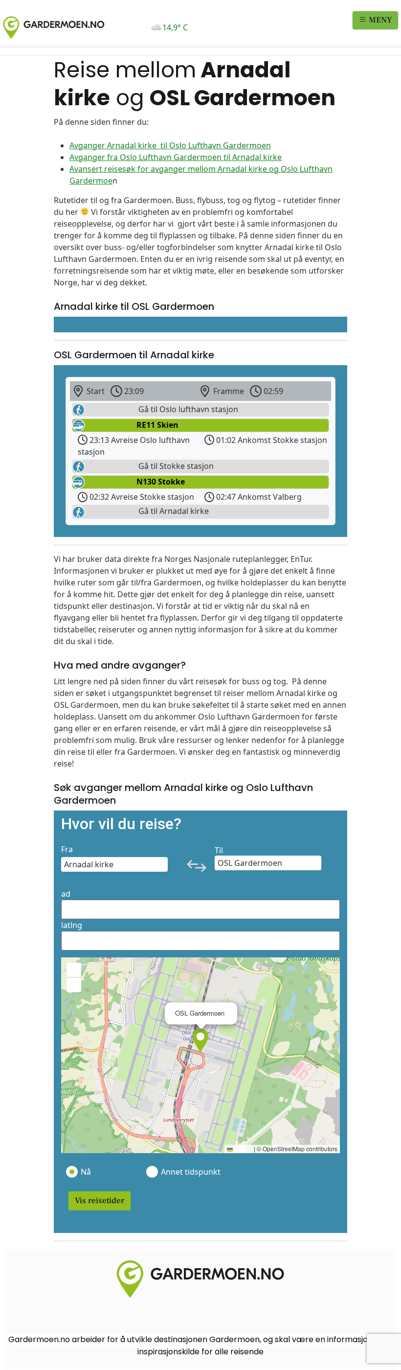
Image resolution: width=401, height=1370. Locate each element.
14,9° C (175, 27)
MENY (379, 20)
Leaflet (242, 1148)
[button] (200, 1040)
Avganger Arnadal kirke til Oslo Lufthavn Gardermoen (170, 145)
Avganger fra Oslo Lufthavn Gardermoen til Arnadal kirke (175, 157)
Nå (86, 1171)
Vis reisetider (99, 1200)
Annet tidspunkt (190, 1171)
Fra (67, 849)
